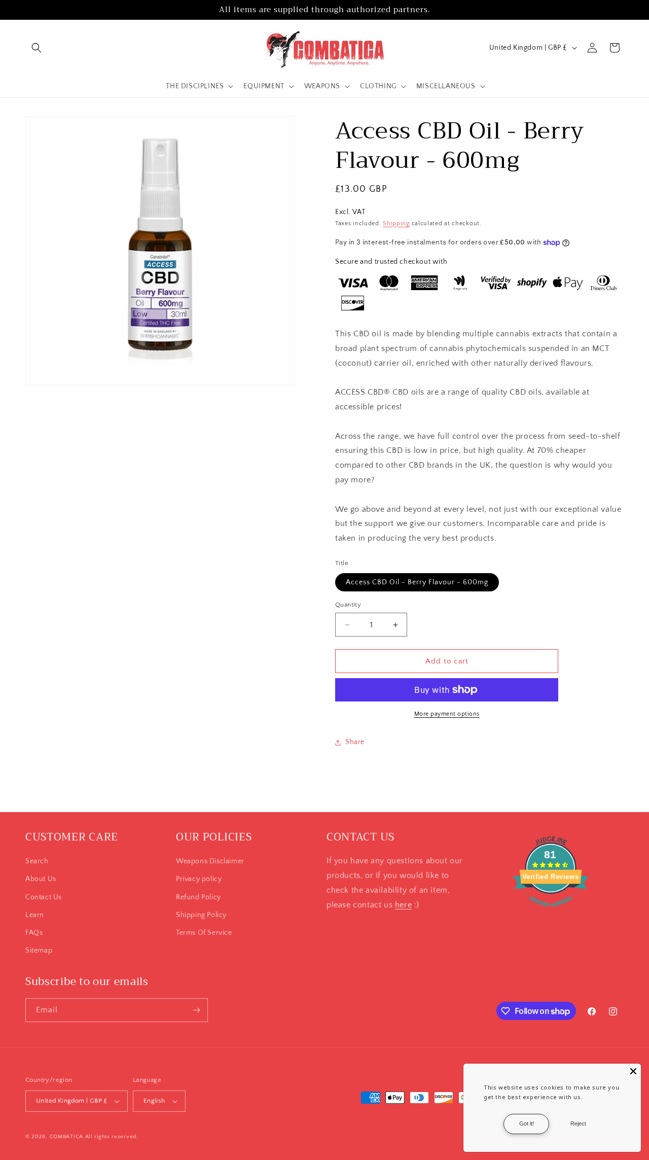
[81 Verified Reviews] (551, 912)
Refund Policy (198, 897)
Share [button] (355, 742)
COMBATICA (66, 1137)
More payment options (447, 714)
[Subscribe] (196, 1010)
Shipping (396, 223)
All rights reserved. (111, 1137)
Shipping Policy (201, 915)
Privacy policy (199, 879)
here (403, 904)
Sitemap (38, 950)
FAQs (34, 933)
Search (37, 861)
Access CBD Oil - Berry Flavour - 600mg (417, 582)
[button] (36, 48)
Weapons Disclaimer (210, 861)
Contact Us (43, 897)
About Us (40, 879)
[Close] (633, 1071)
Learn (34, 915)
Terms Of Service (204, 933)
